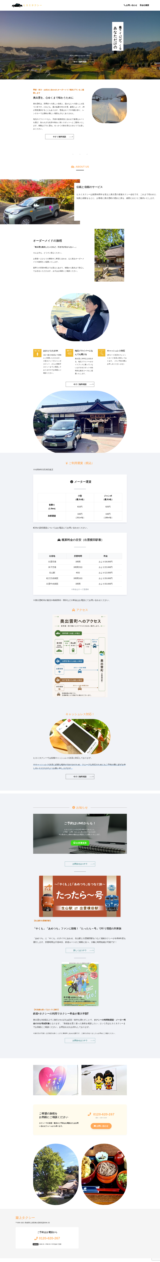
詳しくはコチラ (80, 950)
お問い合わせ (102, 1126)
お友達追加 (81, 843)
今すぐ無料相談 (80, 62)
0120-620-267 (103, 1114)
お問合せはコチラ (80, 864)
